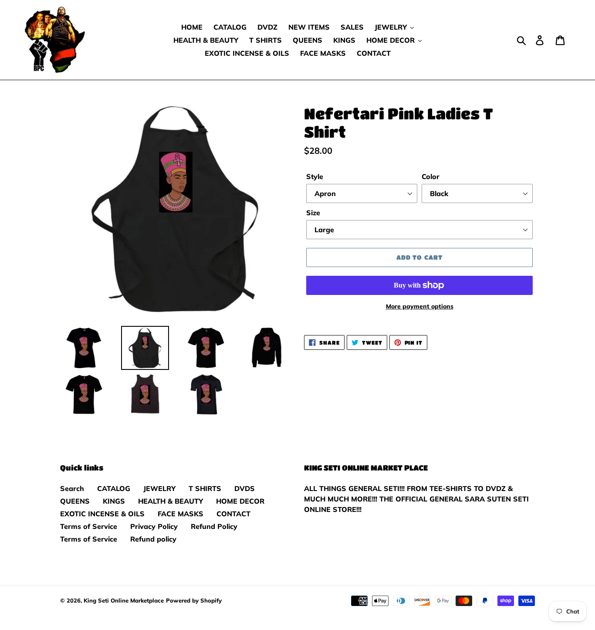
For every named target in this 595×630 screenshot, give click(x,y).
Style (314, 176)
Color (430, 176)
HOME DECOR (240, 501)
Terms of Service (88, 526)
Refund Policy (214, 526)
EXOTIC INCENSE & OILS (102, 513)
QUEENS (75, 501)
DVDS (244, 488)
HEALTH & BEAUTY (170, 501)
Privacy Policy (154, 526)
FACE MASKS (180, 513)
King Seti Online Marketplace (124, 600)
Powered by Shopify (194, 600)
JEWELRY (159, 488)
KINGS (114, 501)
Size (313, 212)
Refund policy (153, 539)
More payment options (419, 306)
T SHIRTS (205, 488)
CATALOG (113, 488)
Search (72, 488)
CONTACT (233, 513)
